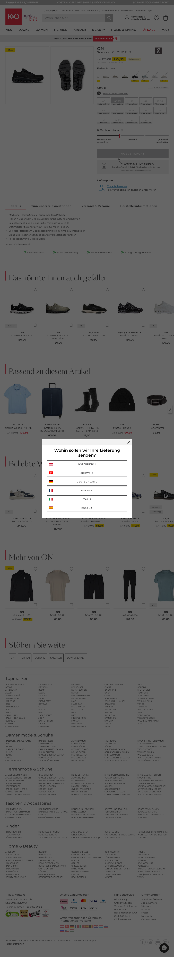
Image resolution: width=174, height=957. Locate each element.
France (87, 490)
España (87, 508)
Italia (87, 499)
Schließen (129, 442)
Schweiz (87, 473)
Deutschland (87, 481)
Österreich (87, 464)
